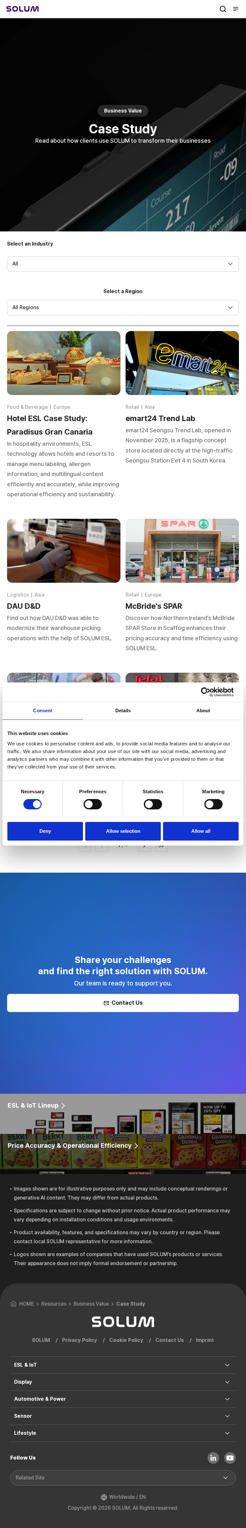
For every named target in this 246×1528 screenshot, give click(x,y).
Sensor (23, 1416)
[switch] (93, 804)
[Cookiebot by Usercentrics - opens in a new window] (211, 692)
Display (23, 1382)
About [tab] (203, 710)
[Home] (22, 9)
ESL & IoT (25, 1365)
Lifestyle (25, 1433)
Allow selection (123, 831)
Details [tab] (123, 710)
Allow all (200, 831)
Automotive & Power (40, 1399)
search (223, 9)
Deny (45, 831)
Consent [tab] (42, 710)
